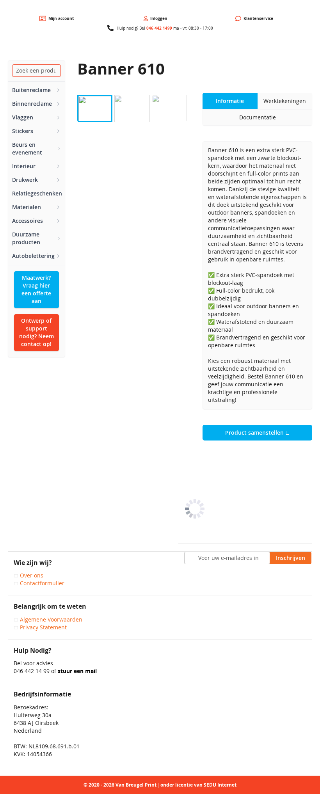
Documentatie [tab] (257, 117)
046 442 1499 (159, 28)
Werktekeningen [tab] (284, 101)
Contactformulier (42, 583)
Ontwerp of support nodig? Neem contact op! (36, 332)
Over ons (31, 575)
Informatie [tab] (230, 101)
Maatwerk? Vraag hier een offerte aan (36, 289)
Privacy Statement (43, 627)
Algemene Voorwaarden (51, 619)
